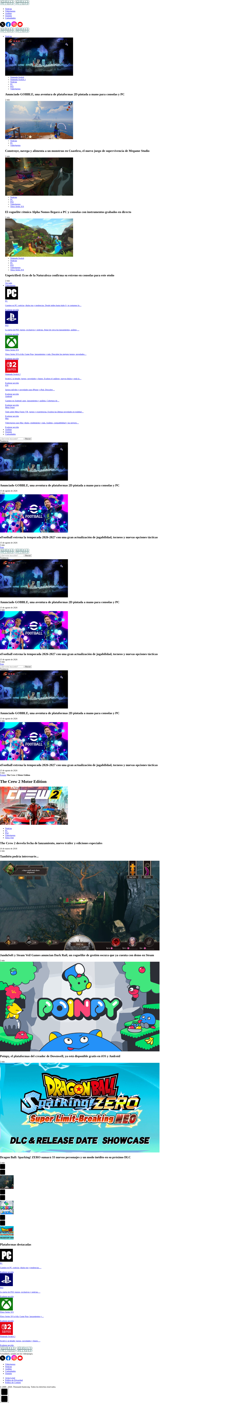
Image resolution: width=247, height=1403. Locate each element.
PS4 (6, 833)
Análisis (8, 13)
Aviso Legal (10, 1378)
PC (11, 84)
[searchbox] (12, 438)
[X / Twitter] (3, 26)
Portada (3, 775)
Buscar (28, 439)
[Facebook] (8, 26)
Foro (2, 547)
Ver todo (8, 283)
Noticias (8, 9)
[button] (4, 1395)
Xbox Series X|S (17, 206)
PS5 (12, 86)
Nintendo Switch (17, 77)
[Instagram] (14, 26)
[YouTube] (20, 26)
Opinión (8, 16)
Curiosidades (10, 18)
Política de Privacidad (14, 1380)
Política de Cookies (13, 1382)
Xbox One (9, 838)
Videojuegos (10, 11)
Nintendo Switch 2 (18, 79)
